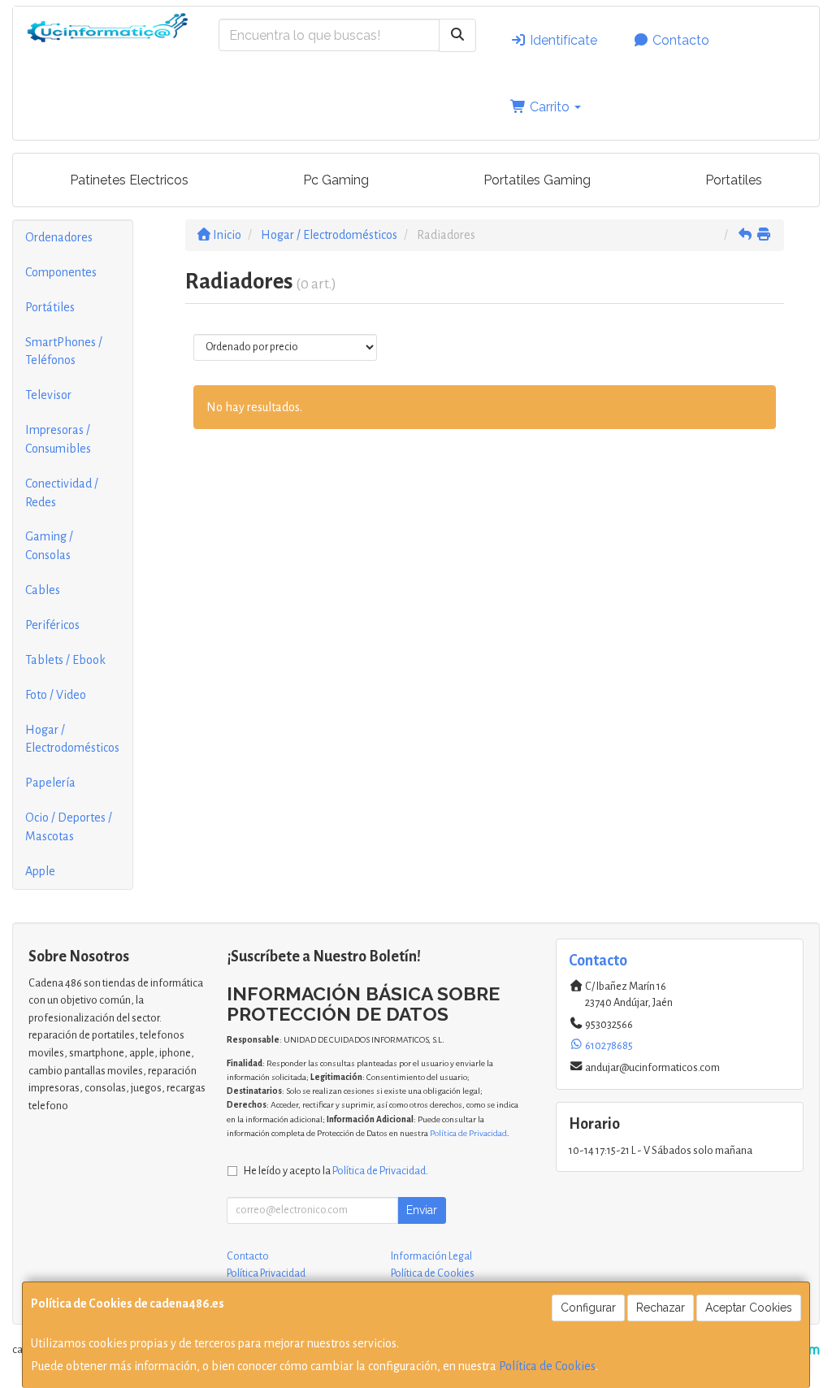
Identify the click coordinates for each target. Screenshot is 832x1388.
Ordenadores (59, 237)
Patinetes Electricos (129, 180)
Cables (42, 589)
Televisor (48, 394)
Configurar (588, 1307)
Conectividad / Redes (61, 493)
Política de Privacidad (468, 1133)
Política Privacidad (266, 1273)
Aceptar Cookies (748, 1307)
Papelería (50, 782)
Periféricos (52, 624)
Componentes (61, 272)
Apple (40, 871)
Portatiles (733, 180)
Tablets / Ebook (65, 659)
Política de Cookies (547, 1366)
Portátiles (50, 307)
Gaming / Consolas (49, 546)
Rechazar (660, 1307)
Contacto (679, 40)
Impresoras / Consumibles (58, 439)
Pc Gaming (336, 180)
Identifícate (561, 40)
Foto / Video (55, 694)
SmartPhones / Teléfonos (63, 351)
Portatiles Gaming (537, 180)
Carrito (549, 107)
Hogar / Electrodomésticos (72, 739)
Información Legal (431, 1256)
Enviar (421, 1210)
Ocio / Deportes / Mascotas (68, 827)
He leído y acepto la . (336, 1171)
